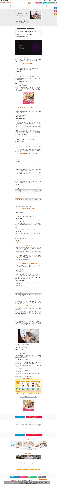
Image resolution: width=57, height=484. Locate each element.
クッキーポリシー (29, 482)
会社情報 (55, 0)
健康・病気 (31, 469)
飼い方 (19, 469)
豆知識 (37, 469)
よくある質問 (46, 0)
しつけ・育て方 (25, 469)
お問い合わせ (51, 0)
